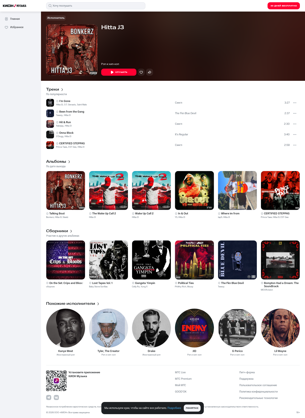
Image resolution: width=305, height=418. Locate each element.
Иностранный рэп (66, 355)
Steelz (65, 217)
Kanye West (65, 351)
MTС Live (180, 372)
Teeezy (59, 115)
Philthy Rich (180, 286)
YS (176, 217)
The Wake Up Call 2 (104, 213)
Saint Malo (82, 104)
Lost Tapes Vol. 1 (102, 283)
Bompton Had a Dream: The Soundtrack (281, 285)
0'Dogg (59, 136)
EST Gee (72, 147)
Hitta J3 (59, 104)
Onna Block (66, 133)
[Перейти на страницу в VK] (56, 397)
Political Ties (186, 283)
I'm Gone (64, 101)
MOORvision (267, 289)
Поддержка (246, 379)
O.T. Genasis (70, 104)
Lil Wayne (280, 351)
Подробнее (174, 408)
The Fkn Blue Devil (185, 113)
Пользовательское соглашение (258, 385)
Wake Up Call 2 (144, 213)
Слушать (121, 72)
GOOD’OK (181, 392)
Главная (15, 19)
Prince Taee (61, 147)
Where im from (230, 213)
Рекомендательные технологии (258, 398)
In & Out (183, 213)
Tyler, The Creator (109, 351)
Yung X (144, 286)
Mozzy (190, 286)
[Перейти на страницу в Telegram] (48, 397)
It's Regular (181, 134)
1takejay (60, 125)
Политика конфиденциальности (258, 392)
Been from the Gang (71, 112)
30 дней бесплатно (283, 5)
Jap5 (220, 217)
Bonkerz (50, 217)
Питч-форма (247, 372)
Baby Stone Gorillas (98, 286)
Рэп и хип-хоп (110, 64)
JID (194, 351)
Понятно (192, 408)
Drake (151, 351)
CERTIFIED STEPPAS (72, 143)
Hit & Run (65, 122)
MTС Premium (183, 379)
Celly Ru (136, 286)
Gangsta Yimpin (145, 283)
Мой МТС (180, 385)
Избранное (17, 27)
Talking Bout (57, 213)
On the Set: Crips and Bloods (67, 283)
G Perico (237, 351)
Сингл (178, 103)
